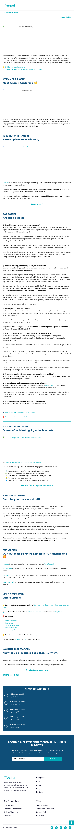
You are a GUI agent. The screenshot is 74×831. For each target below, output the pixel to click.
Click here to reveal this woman (15, 67)
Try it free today (49, 564)
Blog (38, 788)
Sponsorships (42, 805)
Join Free (53, 759)
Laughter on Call (8, 582)
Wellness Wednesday (13, 808)
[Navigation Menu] (68, 5)
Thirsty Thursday (11, 812)
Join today (40, 635)
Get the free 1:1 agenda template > (37, 486)
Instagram (18, 639)
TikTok (25, 639)
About (38, 785)
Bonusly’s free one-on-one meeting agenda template (23, 462)
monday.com (7, 568)
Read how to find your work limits (16, 417)
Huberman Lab (50, 385)
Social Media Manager (12, 625)
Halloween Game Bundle (35, 612)
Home (38, 782)
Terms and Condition (45, 808)
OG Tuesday (9, 805)
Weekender (9, 815)
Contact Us (40, 815)
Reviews (39, 792)
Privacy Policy (42, 812)
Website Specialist (11, 628)
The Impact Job (8, 575)
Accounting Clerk (11, 630)
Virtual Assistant (11, 621)
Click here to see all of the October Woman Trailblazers (23, 69)
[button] (71, 822)
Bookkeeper (9, 623)
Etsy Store (58, 612)
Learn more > (37, 204)
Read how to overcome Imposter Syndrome (20, 412)
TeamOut (6, 183)
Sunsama (6, 564)
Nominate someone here (37, 670)
